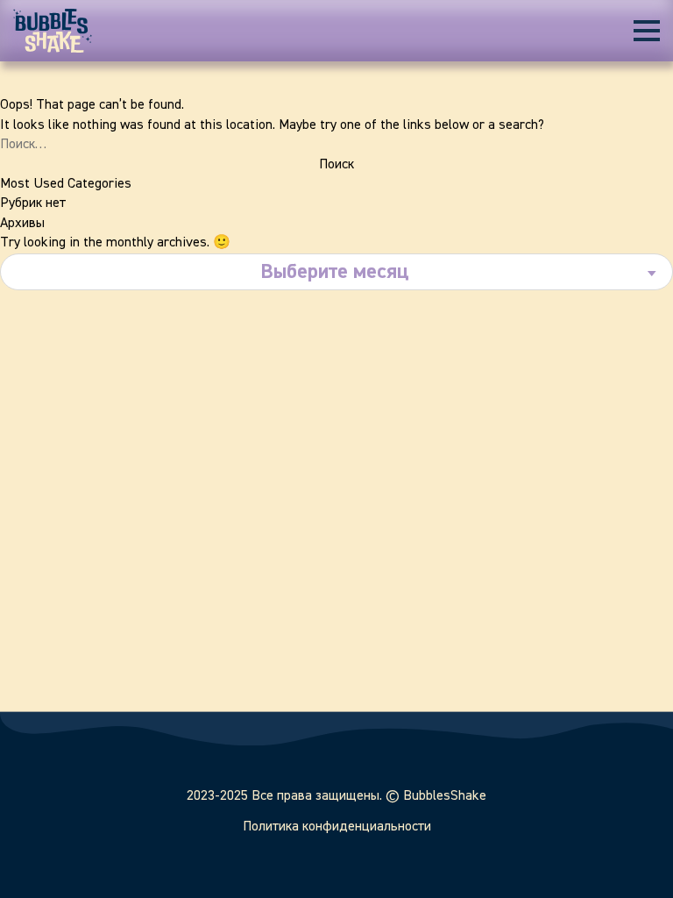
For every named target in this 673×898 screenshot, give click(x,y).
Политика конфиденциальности (337, 827)
